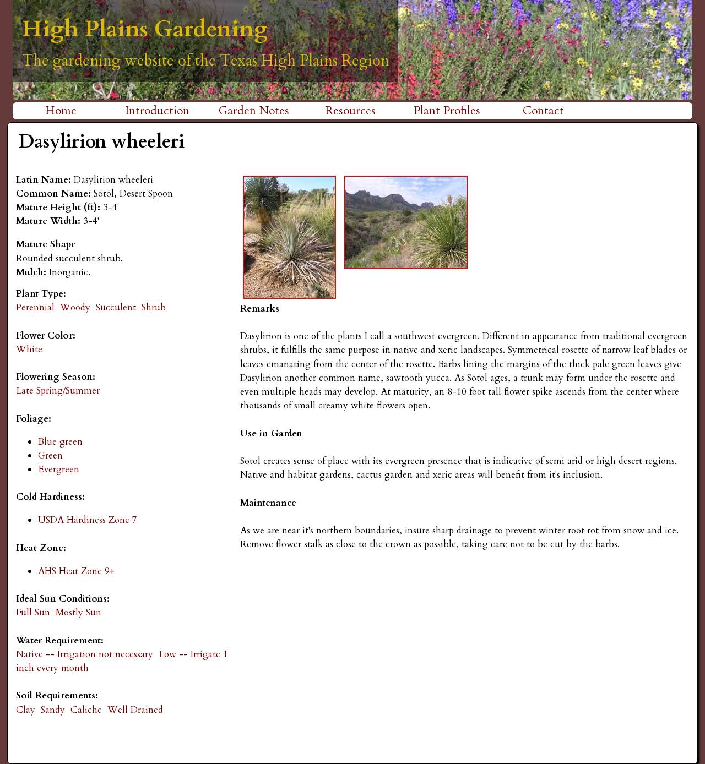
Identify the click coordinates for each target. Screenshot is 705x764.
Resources (351, 111)
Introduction (157, 111)
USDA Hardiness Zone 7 (87, 520)
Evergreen (58, 469)
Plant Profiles (447, 111)
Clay (25, 709)
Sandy (53, 709)
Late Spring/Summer (58, 390)
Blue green (60, 441)
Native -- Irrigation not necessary (84, 654)
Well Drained (135, 709)
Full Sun (33, 612)
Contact (543, 111)
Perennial (35, 307)
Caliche (86, 709)
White (29, 349)
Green (50, 455)
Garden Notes (254, 111)
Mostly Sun (78, 612)
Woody (75, 307)
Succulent (116, 307)
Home (61, 111)
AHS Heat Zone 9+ (76, 571)
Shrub (154, 307)
